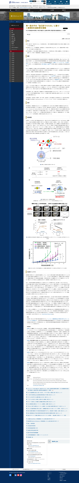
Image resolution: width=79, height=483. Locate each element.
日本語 (31, 1)
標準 (42, 1)
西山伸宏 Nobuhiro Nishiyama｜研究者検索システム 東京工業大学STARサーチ (43, 421)
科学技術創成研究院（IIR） (33, 428)
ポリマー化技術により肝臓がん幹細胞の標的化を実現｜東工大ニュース (41, 401)
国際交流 (49, 479)
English (34, 1)
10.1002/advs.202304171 (38, 385)
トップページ (11, 21)
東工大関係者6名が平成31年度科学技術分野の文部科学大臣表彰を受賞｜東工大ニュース (45, 413)
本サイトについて (16, 469)
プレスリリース (52, 469)
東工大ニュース (18, 21)
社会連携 (49, 478)
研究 (29, 34)
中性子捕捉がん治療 (46, 64)
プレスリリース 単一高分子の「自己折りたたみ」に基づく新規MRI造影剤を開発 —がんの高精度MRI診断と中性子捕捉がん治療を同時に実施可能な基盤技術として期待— (48, 389)
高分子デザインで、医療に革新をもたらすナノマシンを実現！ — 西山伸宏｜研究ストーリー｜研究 (47, 415)
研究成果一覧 (30, 437)
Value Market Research (46, 314)
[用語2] (28, 340)
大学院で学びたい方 (62, 474)
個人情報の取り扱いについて (28, 469)
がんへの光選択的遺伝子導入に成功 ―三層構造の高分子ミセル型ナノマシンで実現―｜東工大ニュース (47, 408)
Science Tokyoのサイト (24, 7)
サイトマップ (40, 469)
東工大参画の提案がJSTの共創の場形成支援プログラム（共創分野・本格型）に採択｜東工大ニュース (47, 410)
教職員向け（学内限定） (63, 480)
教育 (48, 475)
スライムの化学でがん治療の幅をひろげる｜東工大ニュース (39, 397)
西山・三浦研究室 (31, 423)
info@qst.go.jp (32, 456)
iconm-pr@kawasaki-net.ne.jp (35, 463)
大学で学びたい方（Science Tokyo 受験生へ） (64, 473)
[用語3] (28, 352)
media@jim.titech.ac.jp (34, 451)
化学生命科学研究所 (31, 425)
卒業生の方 (61, 477)
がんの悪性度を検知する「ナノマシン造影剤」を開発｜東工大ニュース (41, 404)
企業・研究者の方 (62, 476)
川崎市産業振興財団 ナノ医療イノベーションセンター (38, 435)
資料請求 (64, 469)
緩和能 (57, 79)
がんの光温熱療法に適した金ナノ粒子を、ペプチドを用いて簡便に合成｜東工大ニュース (45, 392)
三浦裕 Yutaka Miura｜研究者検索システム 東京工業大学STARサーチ (41, 418)
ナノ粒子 (53, 76)
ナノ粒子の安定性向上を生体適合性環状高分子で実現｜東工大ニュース (41, 394)
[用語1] (28, 328)
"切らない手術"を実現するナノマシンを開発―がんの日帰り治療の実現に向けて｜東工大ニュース (47, 406)
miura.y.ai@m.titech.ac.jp (34, 445)
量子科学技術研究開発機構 (33, 432)
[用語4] (28, 362)
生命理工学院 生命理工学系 (33, 430)
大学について (49, 473)
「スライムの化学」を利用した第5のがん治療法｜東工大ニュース (40, 399)
